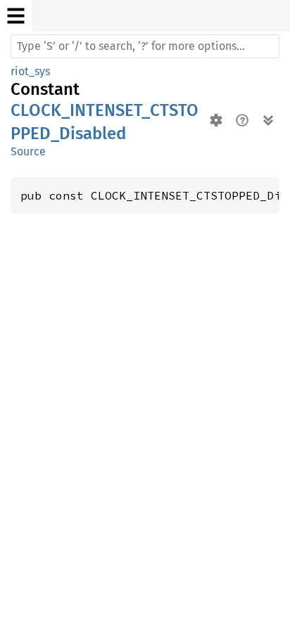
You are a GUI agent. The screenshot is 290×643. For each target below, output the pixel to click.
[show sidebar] (16, 16)
